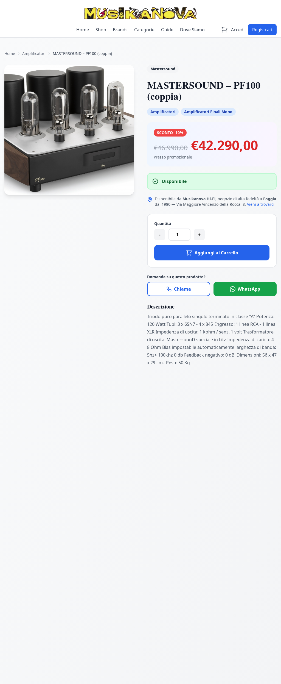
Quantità (162, 223)
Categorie (144, 30)
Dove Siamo (192, 30)
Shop (100, 30)
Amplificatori (34, 53)
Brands (120, 30)
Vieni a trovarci (260, 204)
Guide (167, 30)
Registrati (262, 30)
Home (82, 30)
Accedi (238, 30)
